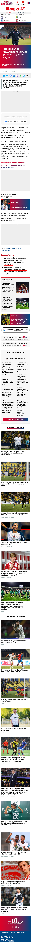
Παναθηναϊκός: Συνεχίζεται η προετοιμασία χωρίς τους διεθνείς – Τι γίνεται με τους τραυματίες (15, 261)
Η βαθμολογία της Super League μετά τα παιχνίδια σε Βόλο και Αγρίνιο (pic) (22, 380)
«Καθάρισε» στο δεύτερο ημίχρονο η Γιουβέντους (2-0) (22, 368)
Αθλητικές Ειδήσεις (22, 343)
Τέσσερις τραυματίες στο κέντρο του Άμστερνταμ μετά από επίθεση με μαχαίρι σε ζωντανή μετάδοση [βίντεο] (22, 408)
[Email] (27, 75)
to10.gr (4, 71)
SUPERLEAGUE (10, 248)
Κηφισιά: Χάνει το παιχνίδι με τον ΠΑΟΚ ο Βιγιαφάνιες (14, 64)
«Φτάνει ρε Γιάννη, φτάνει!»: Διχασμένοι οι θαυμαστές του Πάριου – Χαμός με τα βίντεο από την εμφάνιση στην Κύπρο (8, 406)
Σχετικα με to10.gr (6, 936)
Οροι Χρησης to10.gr (7, 937)
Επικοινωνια (4, 939)
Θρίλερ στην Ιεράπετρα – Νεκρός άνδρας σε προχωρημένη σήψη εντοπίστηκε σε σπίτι (8, 369)
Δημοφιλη (13, 358)
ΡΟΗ (7, 358)
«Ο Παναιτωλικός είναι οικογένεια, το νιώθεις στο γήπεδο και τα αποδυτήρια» (8, 392)
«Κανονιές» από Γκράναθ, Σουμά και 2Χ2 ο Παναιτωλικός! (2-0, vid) (22, 392)
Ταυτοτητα (4, 935)
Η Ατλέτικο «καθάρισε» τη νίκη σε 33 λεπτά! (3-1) (7, 381)
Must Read (21, 358)
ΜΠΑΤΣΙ (18, 248)
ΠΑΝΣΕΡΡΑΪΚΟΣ (6, 250)
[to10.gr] (7, 3)
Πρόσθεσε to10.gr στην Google (16, 121)
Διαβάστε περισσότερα (15, 419)
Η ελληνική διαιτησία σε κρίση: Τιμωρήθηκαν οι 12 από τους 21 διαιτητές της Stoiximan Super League (15, 270)
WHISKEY (11, 940)
